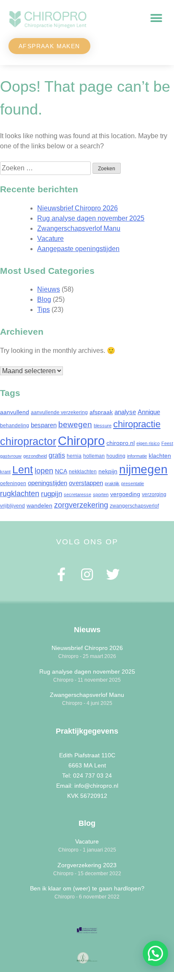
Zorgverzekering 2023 (87, 865)
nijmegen (143, 469)
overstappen (86, 482)
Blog (44, 299)
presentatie (132, 483)
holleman (94, 456)
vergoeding (125, 494)
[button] (156, 18)
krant (5, 471)
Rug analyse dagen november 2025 (90, 218)
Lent (22, 469)
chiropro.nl (120, 443)
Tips (43, 309)
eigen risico (148, 443)
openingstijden (47, 482)
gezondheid (35, 456)
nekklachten (83, 472)
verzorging (154, 494)
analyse (125, 411)
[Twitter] (112, 574)
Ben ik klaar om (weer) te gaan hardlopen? (87, 888)
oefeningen (13, 483)
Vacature (50, 238)
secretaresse (77, 494)
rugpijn (51, 494)
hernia (74, 456)
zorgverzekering (81, 505)
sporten (101, 494)
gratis (57, 455)
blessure (102, 425)
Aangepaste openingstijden (78, 248)
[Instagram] (87, 574)
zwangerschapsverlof (134, 506)
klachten (160, 455)
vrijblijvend (12, 506)
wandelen (39, 505)
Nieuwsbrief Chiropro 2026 (77, 208)
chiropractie (136, 424)
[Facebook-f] (61, 574)
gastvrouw (11, 456)
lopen (44, 471)
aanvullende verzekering (59, 412)
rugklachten (19, 493)
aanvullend (14, 412)
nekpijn (107, 471)
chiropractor (28, 441)
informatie (137, 456)
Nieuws (48, 289)
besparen (44, 425)
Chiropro (81, 441)
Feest (167, 443)
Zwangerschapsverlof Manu (78, 228)
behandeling (14, 426)
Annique (149, 411)
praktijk (112, 483)
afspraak (101, 412)
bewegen (75, 424)
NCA (61, 471)
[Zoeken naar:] (46, 168)
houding (115, 456)
